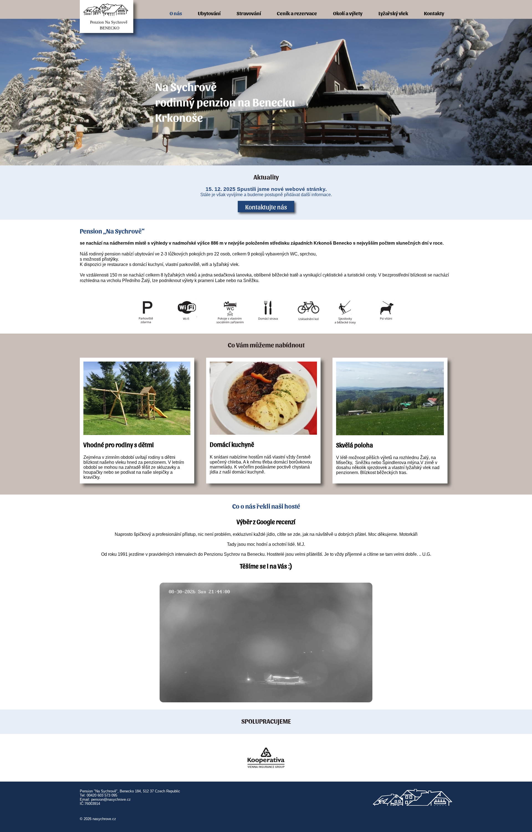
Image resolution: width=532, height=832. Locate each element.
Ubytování (209, 13)
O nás (176, 13)
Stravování (249, 13)
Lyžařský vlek (393, 13)
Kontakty (434, 13)
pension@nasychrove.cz (111, 799)
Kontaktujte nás (266, 207)
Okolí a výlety (347, 13)
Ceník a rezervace (297, 13)
